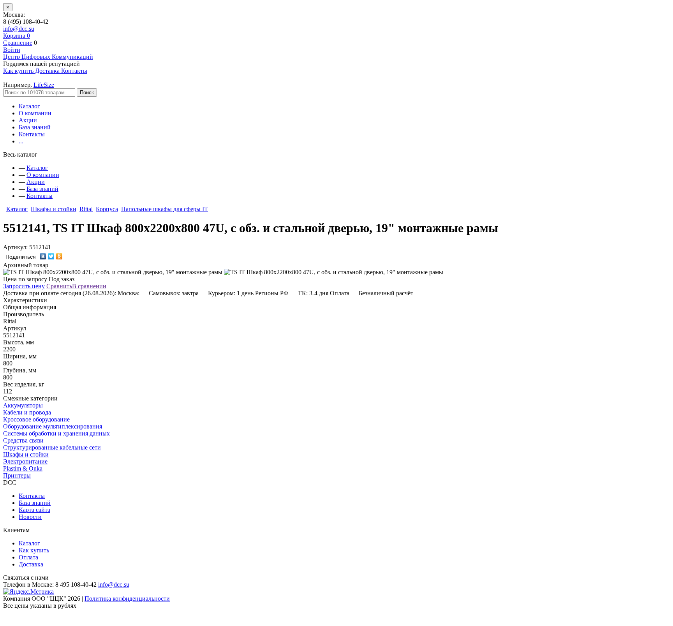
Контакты (32, 134)
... (21, 141)
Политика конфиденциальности (127, 598)
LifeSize (43, 84)
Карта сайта (34, 509)
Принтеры (17, 475)
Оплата (28, 557)
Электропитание (25, 461)
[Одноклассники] (59, 256)
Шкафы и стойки (53, 209)
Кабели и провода (27, 412)
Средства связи (23, 440)
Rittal (86, 209)
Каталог (29, 106)
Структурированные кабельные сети (52, 447)
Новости (30, 516)
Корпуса (107, 209)
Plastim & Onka (22, 468)
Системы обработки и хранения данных (56, 433)
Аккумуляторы (23, 405)
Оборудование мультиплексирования (52, 426)
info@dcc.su (18, 28)
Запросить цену (24, 286)
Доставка (31, 564)
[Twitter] (51, 256)
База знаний (35, 127)
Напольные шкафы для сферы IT (164, 209)
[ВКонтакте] (43, 256)
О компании (35, 113)
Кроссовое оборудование (36, 419)
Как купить (34, 550)
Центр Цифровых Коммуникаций (48, 56)
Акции (28, 120)
